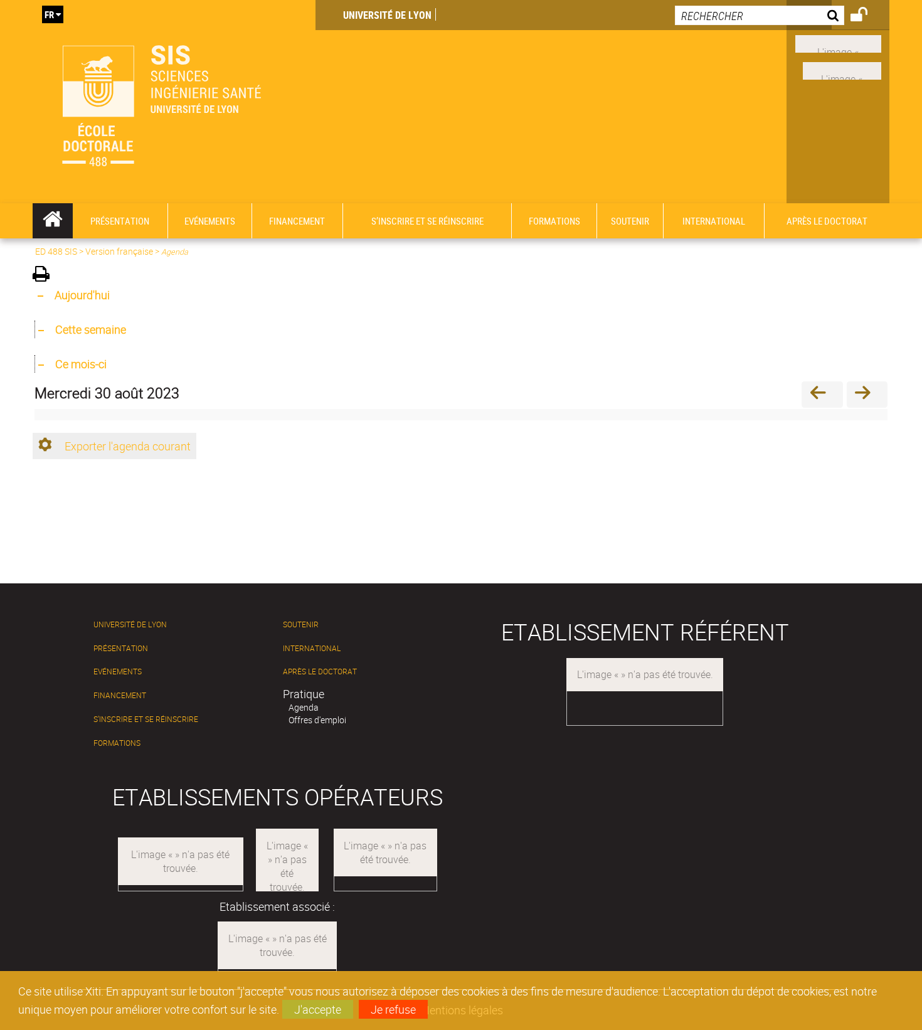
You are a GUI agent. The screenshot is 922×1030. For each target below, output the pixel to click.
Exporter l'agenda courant (128, 446)
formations (116, 743)
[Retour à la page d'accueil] (174, 101)
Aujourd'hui (82, 294)
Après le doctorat (320, 671)
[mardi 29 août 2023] (822, 394)
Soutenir (301, 624)
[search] (759, 15)
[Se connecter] (867, 16)
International (312, 648)
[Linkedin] (842, 69)
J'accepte (317, 1009)
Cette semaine (90, 329)
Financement (119, 695)
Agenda (304, 707)
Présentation (120, 648)
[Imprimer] (45, 275)
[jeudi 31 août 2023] (867, 394)
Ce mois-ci (81, 363)
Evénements (117, 671)
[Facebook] (838, 42)
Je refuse (393, 1009)
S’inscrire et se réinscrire (145, 719)
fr (49, 14)
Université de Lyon (387, 15)
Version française (119, 251)
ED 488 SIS (56, 251)
